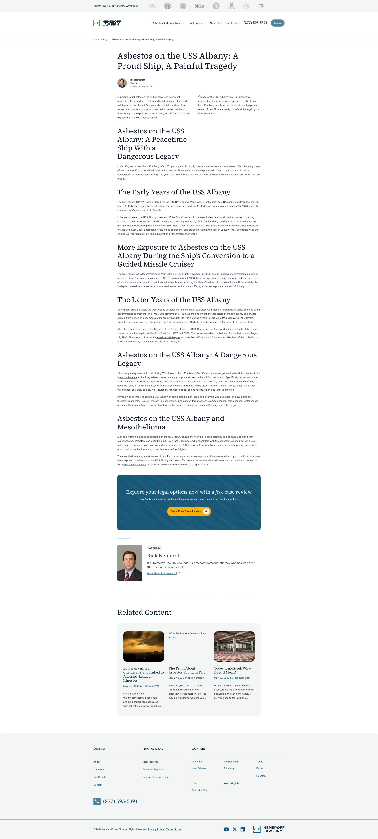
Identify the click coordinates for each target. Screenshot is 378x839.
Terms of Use (173, 829)
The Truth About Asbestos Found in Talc (187, 670)
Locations (98, 769)
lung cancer (184, 400)
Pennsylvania (231, 761)
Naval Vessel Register (168, 337)
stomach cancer (217, 400)
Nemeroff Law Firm (161, 456)
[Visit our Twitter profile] (234, 829)
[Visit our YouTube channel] (226, 829)
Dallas (259, 768)
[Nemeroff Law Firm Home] (107, 23)
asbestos (136, 96)
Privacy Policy (156, 829)
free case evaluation (134, 464)
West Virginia (231, 783)
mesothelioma (130, 405)
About (96, 761)
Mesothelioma (150, 761)
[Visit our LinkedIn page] (243, 829)
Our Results (232, 23)
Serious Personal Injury (155, 777)
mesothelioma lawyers (134, 456)
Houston (261, 775)
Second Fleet (246, 322)
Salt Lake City (199, 790)
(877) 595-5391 (256, 22)
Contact (278, 23)
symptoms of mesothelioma (150, 440)
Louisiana (197, 761)
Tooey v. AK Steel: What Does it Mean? (232, 670)
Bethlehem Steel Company (219, 201)
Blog (105, 39)
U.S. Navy (175, 201)
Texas (259, 761)
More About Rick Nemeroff (162, 573)
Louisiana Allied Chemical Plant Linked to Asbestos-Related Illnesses (143, 674)
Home (96, 39)
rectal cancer (250, 400)
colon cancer (235, 400)
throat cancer (199, 400)
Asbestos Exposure (153, 769)
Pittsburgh (229, 768)
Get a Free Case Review (186, 511)
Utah (194, 783)
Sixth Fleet (172, 225)
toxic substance (128, 377)
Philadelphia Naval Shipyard (237, 317)
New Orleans (199, 768)
